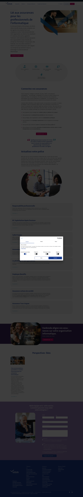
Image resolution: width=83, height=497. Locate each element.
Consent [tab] (27, 241)
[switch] (36, 254)
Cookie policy (23, 248)
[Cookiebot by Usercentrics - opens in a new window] (58, 238)
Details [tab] (41, 241)
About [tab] (56, 241)
